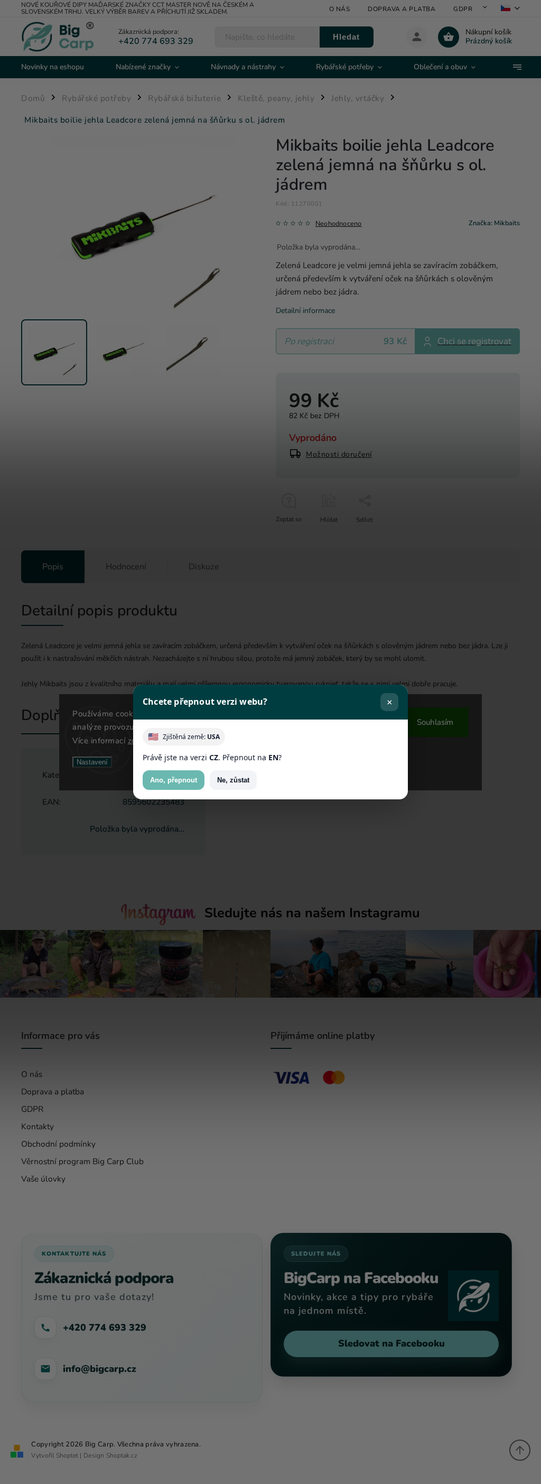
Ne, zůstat (233, 780)
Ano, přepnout (173, 780)
